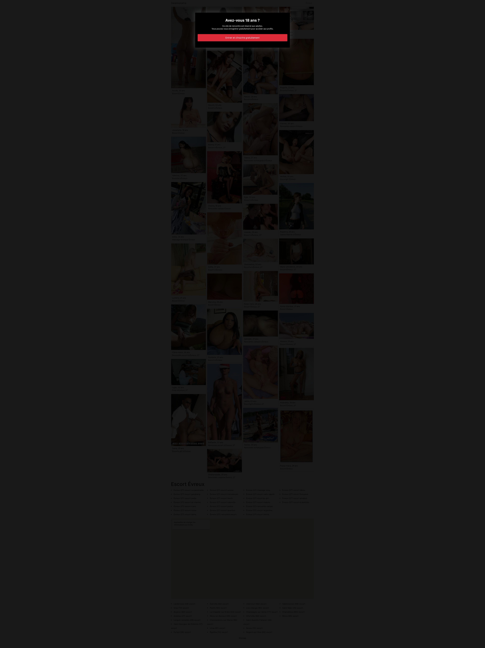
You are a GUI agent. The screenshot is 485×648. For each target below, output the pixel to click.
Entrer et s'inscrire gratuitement (242, 37)
